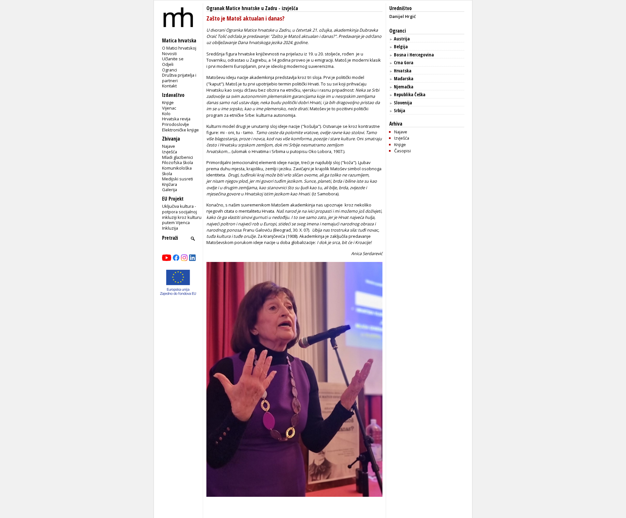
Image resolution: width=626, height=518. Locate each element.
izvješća (290, 8)
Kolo (166, 113)
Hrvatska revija (176, 119)
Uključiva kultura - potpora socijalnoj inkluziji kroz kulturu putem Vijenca (181, 214)
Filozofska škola (177, 162)
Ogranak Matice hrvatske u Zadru (241, 8)
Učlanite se (173, 59)
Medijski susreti (177, 179)
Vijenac (169, 108)
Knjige (168, 102)
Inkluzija (170, 228)
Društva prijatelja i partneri (179, 78)
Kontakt (169, 86)
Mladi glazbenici (177, 157)
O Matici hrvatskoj (179, 48)
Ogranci (169, 70)
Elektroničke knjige (180, 130)
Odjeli (167, 64)
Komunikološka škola (177, 170)
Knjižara (169, 184)
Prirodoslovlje (175, 124)
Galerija (169, 189)
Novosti (169, 53)
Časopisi (402, 151)
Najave (168, 146)
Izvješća (169, 152)
